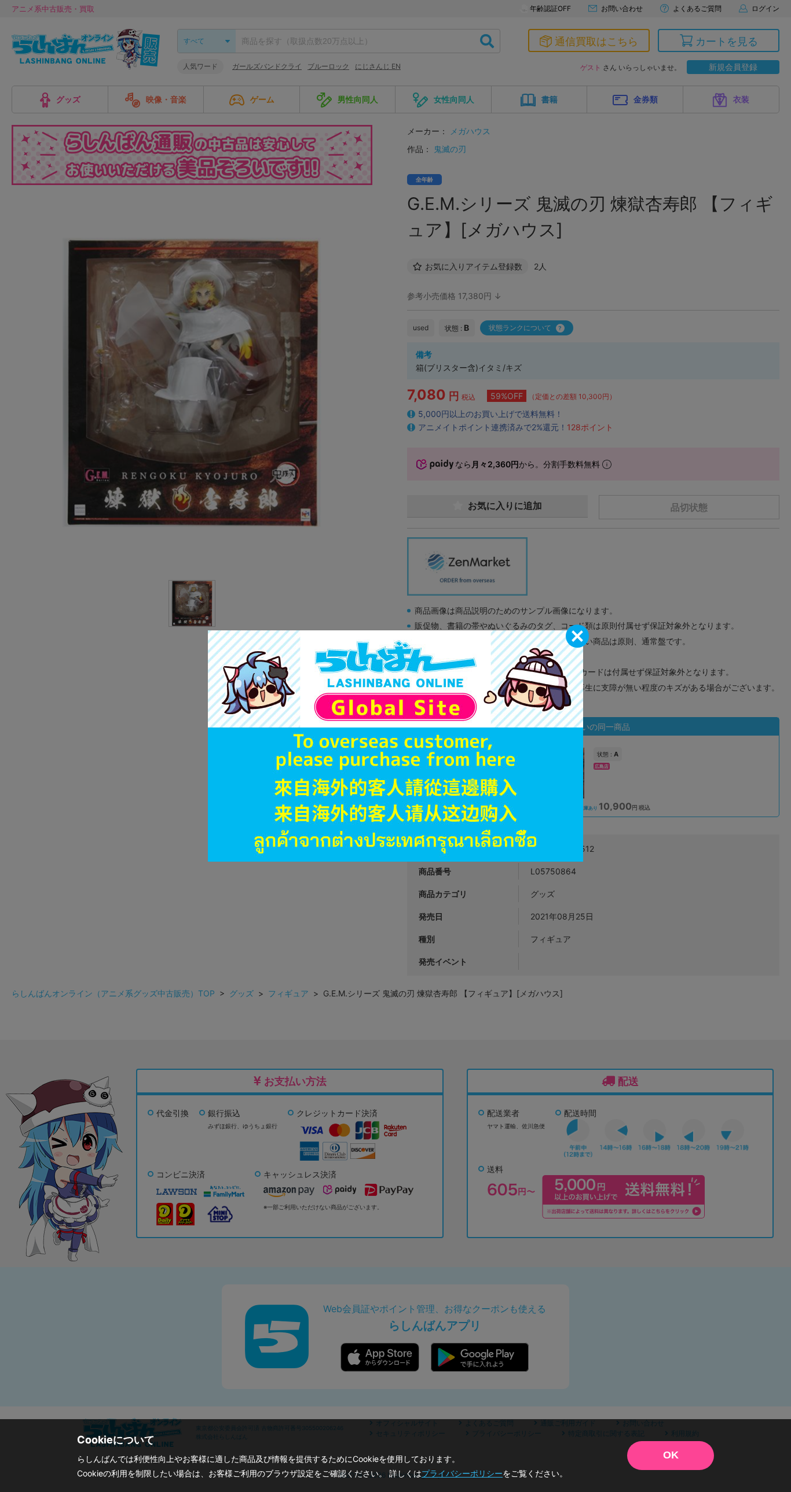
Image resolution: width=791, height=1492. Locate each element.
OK (671, 1455)
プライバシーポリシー (462, 1473)
